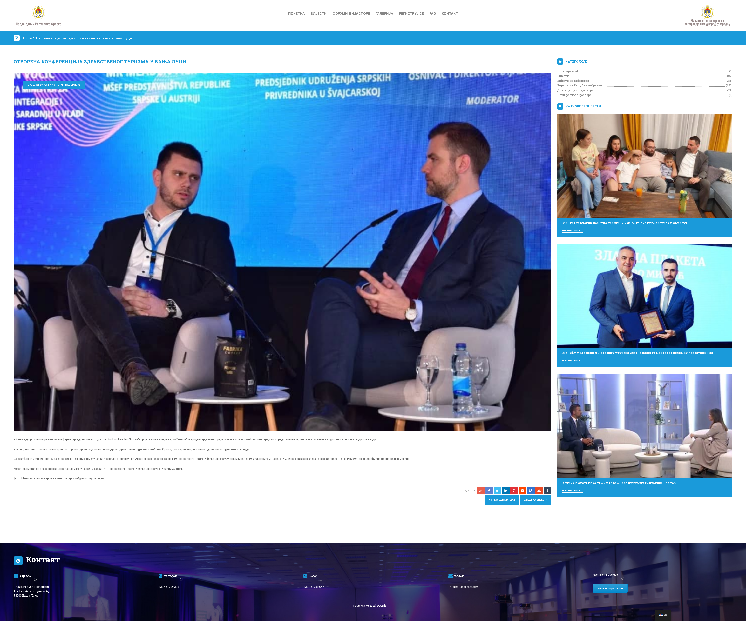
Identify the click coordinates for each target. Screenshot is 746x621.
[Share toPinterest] (514, 490)
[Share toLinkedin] (506, 490)
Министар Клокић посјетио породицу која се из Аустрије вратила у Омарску (624, 223)
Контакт (450, 14)
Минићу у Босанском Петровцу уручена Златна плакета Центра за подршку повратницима (637, 353)
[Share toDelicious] (531, 490)
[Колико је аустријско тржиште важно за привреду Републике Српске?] (645, 425)
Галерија (384, 14)
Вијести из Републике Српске (60, 84)
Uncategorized (567, 71)
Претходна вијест (502, 499)
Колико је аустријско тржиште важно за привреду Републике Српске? (619, 483)
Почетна (296, 14)
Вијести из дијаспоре (573, 81)
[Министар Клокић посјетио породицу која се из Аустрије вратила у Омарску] (645, 165)
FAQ (433, 14)
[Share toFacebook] (489, 490)
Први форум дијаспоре (574, 95)
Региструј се (411, 14)
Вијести (319, 14)
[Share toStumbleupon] (539, 490)
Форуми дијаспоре (351, 14)
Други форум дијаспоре (575, 90)
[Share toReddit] (522, 490)
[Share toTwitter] (497, 490)
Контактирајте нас (610, 588)
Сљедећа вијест (535, 499)
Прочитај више (571, 230)
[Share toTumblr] (547, 490)
